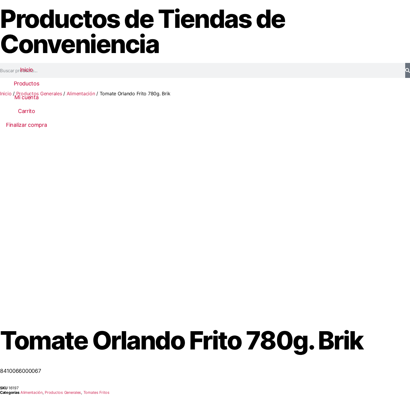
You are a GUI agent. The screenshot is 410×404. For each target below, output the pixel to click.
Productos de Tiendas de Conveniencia (142, 31)
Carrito (26, 111)
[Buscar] (407, 70)
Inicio (26, 70)
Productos (26, 83)
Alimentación (81, 94)
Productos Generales (63, 392)
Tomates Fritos (96, 392)
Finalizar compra (26, 125)
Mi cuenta (26, 97)
